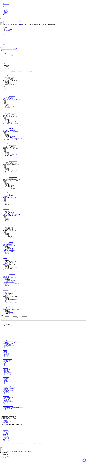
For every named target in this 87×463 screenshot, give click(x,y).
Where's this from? (6, 276)
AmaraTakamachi (13, 154)
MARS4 (11, 227)
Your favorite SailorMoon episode (9, 269)
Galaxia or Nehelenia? (7, 257)
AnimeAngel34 (13, 145)
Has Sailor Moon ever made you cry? (10, 163)
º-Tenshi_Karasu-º (7, 157)
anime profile (9, 24)
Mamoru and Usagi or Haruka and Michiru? (11, 123)
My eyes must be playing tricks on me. (10, 108)
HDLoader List (6, 440)
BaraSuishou (6, 223)
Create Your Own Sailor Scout (8, 98)
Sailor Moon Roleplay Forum (8, 288)
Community (5, 12)
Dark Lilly (6, 80)
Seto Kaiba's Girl (13, 261)
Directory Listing (6, 441)
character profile (17, 24)
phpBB (6, 424)
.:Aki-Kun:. (12, 185)
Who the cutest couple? (7, 187)
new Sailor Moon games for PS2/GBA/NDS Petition (13, 138)
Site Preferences (4, 452)
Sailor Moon (5, 44)
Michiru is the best (6, 208)
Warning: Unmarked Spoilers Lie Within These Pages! (10, 20)
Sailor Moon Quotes (6, 301)
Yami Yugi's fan (7, 116)
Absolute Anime (6, 4)
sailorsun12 (12, 106)
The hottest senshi (6, 308)
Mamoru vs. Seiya (6, 115)
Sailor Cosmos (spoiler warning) (9, 156)
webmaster (6, 71)
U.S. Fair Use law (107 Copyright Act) (8, 445)
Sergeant (11, 128)
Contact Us (15, 443)
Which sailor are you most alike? (9, 130)
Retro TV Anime (6, 11)
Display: (3, 316)
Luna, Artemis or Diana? (7, 244)
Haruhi (11, 286)
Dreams (5, 277)
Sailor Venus (6, 302)
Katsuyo (5, 251)
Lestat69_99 (12, 274)
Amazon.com (5, 455)
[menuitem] (8, 29)
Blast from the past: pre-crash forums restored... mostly (13, 70)
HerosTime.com (6, 457)
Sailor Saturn (6, 188)
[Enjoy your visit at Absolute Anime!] (4, 18)
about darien (5, 196)
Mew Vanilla (6, 131)
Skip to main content (4, 0)
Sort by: (11, 316)
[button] (5, 52)
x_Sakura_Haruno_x (8, 270)
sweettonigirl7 (12, 136)
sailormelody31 (13, 121)
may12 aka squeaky (7, 99)
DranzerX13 (6, 139)
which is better (5, 172)
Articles (4, 13)
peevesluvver (12, 96)
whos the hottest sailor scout (8, 229)
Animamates (5, 295)
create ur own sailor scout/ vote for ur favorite (11, 214)
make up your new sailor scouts (9, 147)
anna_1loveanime (13, 299)
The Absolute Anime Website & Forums (26, 71)
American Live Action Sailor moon (9, 250)
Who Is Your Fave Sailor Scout (8, 282)
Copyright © (2, 443)
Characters (5, 10)
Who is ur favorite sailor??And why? (10, 91)
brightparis (12, 254)
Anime (4, 9)
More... (4, 14)
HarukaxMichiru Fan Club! (8, 263)
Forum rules (2, 46)
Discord (26, 40)
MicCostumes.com (6, 458)
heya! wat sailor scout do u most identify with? (11, 179)
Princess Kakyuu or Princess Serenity (10, 237)
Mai (10, 83)
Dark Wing (6, 109)
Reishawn (6, 290)
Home (4, 8)
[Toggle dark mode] (3, 6)
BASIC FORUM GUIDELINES (9, 79)
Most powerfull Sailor (7, 222)
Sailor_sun (12, 220)
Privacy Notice (21, 443)
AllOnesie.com (5, 459)
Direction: (20, 316)
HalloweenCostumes (7, 456)
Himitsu (5, 238)
